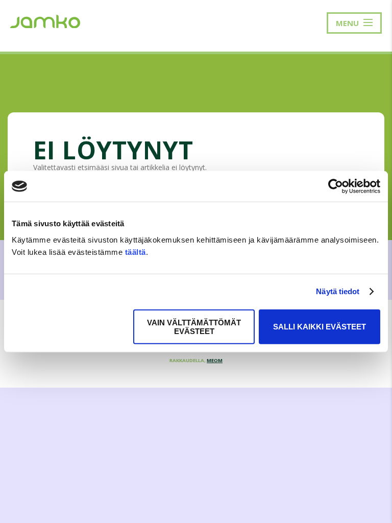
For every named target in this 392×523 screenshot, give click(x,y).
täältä (135, 251)
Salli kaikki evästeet (319, 326)
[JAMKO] (45, 20)
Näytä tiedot (337, 291)
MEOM (215, 360)
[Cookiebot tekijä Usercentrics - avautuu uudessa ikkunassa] (335, 186)
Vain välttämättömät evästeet (194, 326)
